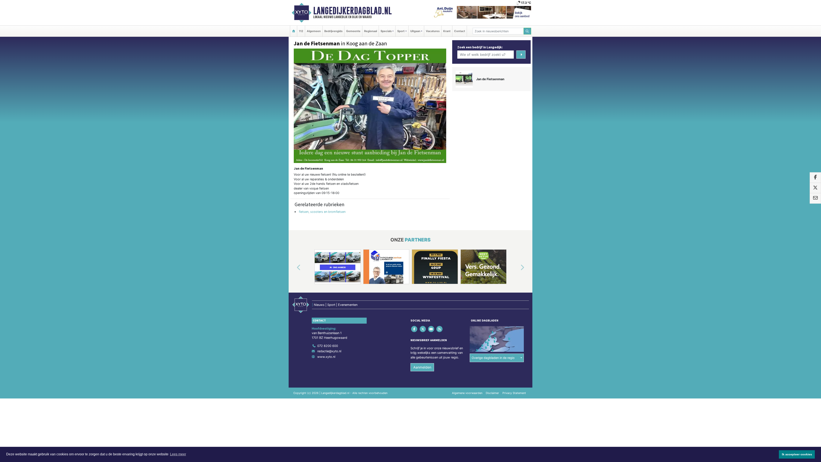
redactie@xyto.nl (329, 351)
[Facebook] (414, 329)
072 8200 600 (327, 346)
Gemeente (353, 31)
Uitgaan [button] (415, 31)
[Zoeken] (527, 31)
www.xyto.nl (326, 356)
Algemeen (314, 31)
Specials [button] (386, 31)
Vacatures (433, 31)
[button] (294, 267)
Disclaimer (492, 393)
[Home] (293, 31)
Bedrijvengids (333, 31)
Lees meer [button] (178, 454)
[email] (815, 198)
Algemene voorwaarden (467, 393)
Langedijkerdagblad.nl (352, 11)
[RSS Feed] (440, 329)
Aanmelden (422, 367)
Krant (446, 31)
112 (301, 31)
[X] (423, 329)
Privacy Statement (514, 393)
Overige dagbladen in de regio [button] (493, 358)
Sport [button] (401, 31)
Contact (459, 31)
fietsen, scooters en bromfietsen (322, 211)
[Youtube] (431, 329)
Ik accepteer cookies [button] (797, 454)
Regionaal (370, 31)
